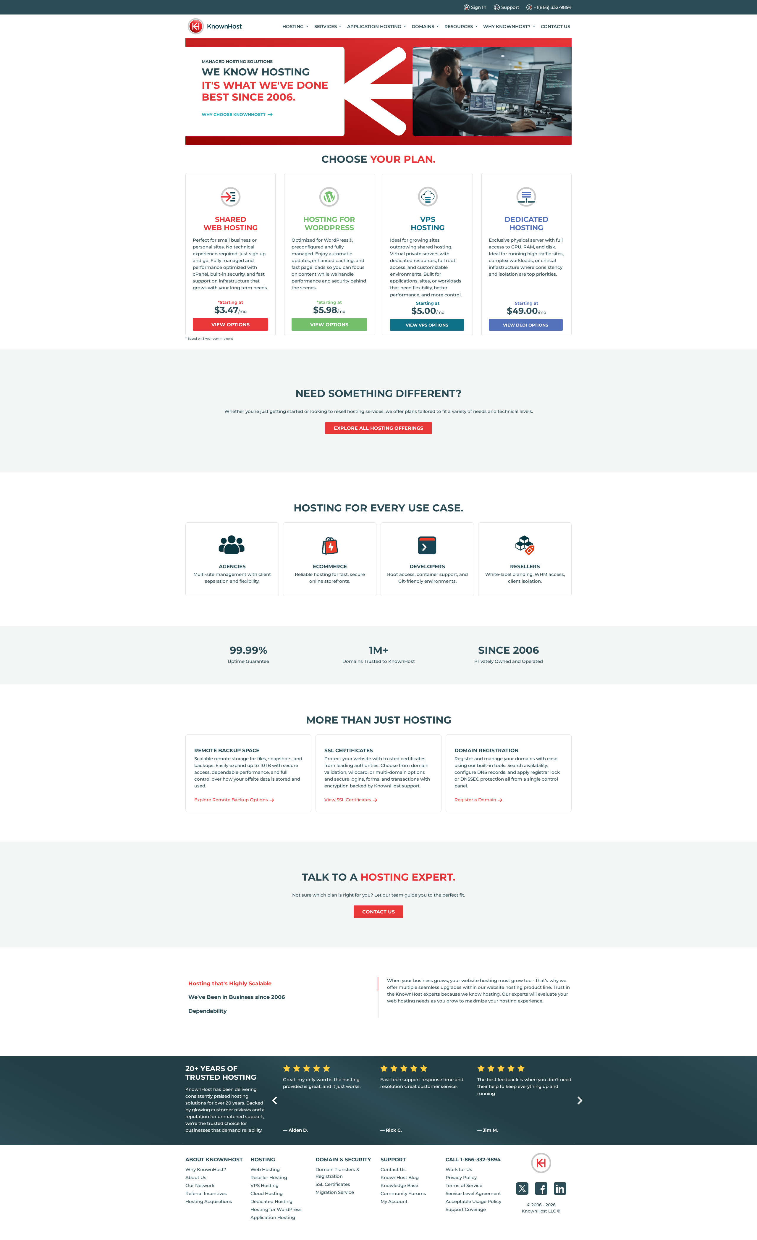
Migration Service (335, 1192)
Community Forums (403, 1193)
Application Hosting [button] (374, 26)
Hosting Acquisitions (208, 1201)
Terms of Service (464, 1185)
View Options (230, 324)
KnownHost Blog (400, 1177)
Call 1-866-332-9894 (473, 1159)
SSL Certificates (333, 1184)
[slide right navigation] (580, 1100)
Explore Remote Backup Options (231, 800)
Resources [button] (459, 26)
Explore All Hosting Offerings (378, 428)
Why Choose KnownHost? (234, 114)
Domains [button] (423, 26)
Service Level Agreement (473, 1193)
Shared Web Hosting (230, 223)
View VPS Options (427, 325)
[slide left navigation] (274, 1100)
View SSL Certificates (348, 800)
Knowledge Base (399, 1185)
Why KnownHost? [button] (507, 26)
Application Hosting (272, 1217)
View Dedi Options (525, 325)
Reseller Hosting (268, 1177)
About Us (195, 1177)
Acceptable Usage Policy (473, 1201)
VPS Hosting (428, 223)
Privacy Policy (461, 1177)
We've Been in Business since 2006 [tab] (236, 997)
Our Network (199, 1185)
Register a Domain (475, 800)
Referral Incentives (206, 1193)
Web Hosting (265, 1169)
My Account (394, 1201)
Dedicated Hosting (526, 223)
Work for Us (459, 1169)
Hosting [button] (293, 26)
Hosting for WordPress (329, 223)
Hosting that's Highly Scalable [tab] (229, 983)
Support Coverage (466, 1209)
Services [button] (326, 26)
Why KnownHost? (205, 1169)
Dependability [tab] (207, 1011)
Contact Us (555, 26)
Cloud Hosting (266, 1193)
